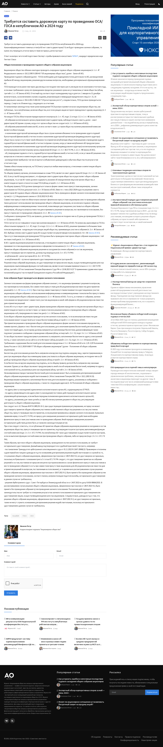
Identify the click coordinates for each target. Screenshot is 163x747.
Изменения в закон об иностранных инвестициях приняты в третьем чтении (52, 641)
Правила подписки (132, 737)
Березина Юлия (120, 164)
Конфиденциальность (129, 740)
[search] (87, 4)
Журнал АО (12, 628)
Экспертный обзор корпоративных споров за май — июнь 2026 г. (136, 106)
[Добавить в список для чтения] (104, 37)
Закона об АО (55, 213)
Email (59, 551)
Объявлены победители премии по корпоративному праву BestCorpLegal (134, 344)
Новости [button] (24, 4)
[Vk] (6, 720)
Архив (56, 4)
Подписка (79, 4)
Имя (5, 551)
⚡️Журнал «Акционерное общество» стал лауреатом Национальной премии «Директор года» (134, 246)
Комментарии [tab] (14, 543)
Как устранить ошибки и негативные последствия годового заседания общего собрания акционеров (135, 74)
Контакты (118, 737)
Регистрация (150, 4)
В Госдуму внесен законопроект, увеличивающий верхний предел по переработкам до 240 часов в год (134, 264)
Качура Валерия (120, 225)
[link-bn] (135, 36)
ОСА (31, 516)
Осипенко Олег (119, 131)
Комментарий (9, 562)
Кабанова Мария (120, 193)
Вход (138, 4)
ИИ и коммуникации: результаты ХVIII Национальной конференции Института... (20, 621)
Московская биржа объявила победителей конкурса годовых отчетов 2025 (134, 315)
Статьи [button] (36, 4)
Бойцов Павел (119, 99)
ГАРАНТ (75, 56)
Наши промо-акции (149, 740)
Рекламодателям (150, 737)
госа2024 (15, 516)
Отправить (11, 593)
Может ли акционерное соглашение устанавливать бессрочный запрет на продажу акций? (135, 139)
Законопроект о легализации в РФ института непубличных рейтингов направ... (54, 621)
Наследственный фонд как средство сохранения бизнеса (134, 282)
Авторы (47, 4)
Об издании (96, 737)
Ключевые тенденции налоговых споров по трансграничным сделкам (132, 171)
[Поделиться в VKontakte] (10, 37)
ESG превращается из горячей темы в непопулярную (134, 367)
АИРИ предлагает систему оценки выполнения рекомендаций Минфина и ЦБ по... (20, 641)
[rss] (12, 720)
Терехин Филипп (120, 307)
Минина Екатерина (49, 648)
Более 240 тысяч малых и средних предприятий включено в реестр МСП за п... (88, 641)
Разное (15, 11)
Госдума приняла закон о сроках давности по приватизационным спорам (87, 621)
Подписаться (152, 692)
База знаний (67, 4)
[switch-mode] (159, 4)
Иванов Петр (25, 526)
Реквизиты (107, 737)
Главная (7, 11)
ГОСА (24, 516)
